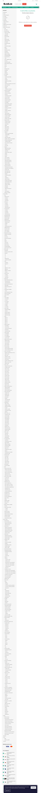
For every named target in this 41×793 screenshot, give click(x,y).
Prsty (6, 641)
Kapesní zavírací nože (8, 468)
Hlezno (6, 635)
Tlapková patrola (7, 40)
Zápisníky (6, 253)
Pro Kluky (4, 19)
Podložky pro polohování (8, 574)
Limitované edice (7, 207)
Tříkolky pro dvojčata (8, 89)
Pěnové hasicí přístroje (8, 726)
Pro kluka (6, 304)
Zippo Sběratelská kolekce (9, 280)
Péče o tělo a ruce (7, 413)
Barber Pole (6, 448)
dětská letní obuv (7, 524)
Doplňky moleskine (7, 515)
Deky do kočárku (7, 85)
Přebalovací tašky (7, 141)
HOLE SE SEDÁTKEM (8, 593)
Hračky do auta (7, 117)
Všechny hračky (6, 31)
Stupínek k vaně (7, 665)
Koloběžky (6, 70)
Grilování (6, 503)
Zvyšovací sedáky (7, 614)
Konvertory (6, 237)
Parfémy (6, 398)
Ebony (6, 288)
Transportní (7, 628)
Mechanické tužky (7, 215)
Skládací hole (7, 594)
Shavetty (6, 310)
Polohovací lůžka (7, 648)
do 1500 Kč (6, 199)
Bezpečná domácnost (8, 161)
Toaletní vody (7, 392)
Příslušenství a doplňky (8, 289)
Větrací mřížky (7, 734)
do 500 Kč (6, 198)
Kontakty (19, 0)
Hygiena (6, 146)
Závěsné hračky (7, 91)
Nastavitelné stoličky (8, 605)
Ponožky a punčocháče (8, 180)
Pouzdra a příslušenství (8, 491)
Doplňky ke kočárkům (8, 81)
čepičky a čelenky (7, 184)
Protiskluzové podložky (8, 664)
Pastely (6, 224)
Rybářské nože (7, 480)
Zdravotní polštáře (7, 577)
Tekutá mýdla (7, 419)
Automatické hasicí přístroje (9, 719)
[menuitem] (4, 7)
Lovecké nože (7, 477)
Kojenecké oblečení (8, 165)
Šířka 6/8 (6, 321)
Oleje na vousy (7, 353)
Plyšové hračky (7, 36)
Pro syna (6, 300)
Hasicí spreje (7, 725)
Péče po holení (7, 345)
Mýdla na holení (7, 340)
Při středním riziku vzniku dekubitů (10, 571)
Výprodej (4, 735)
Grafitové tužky (7, 218)
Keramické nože (7, 495)
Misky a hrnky (7, 403)
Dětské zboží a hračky (6, 27)
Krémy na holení (7, 341)
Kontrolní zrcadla (7, 453)
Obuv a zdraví (5, 519)
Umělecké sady (7, 222)
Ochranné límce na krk (8, 441)
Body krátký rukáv (7, 172)
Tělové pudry (7, 422)
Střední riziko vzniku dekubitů (9, 563)
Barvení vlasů (7, 383)
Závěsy (6, 612)
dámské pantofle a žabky (8, 530)
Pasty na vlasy (7, 368)
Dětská (6, 600)
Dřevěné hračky (7, 68)
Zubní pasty (6, 433)
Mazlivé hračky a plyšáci (8, 103)
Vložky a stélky (7, 547)
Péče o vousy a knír (7, 351)
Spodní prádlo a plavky (8, 181)
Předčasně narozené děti (8, 167)
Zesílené (6, 629)
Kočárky (6, 75)
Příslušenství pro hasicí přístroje (9, 731)
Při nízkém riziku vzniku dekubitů (10, 570)
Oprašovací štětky (7, 445)
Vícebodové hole (7, 596)
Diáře (5, 261)
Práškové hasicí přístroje (8, 721)
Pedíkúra (6, 543)
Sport (4, 737)
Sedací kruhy (7, 555)
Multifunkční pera (7, 216)
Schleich (6, 48)
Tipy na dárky (7, 297)
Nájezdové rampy (7, 703)
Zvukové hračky (7, 97)
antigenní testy (7, 578)
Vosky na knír (7, 359)
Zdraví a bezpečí (7, 159)
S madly (6, 675)
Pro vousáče (7, 301)
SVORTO (6, 540)
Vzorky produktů (7, 465)
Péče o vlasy (6, 364)
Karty (5, 58)
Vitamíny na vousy (7, 356)
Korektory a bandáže (8, 542)
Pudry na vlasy (7, 376)
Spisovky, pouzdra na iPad (8, 251)
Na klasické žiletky (7, 309)
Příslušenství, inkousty (7, 232)
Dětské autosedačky (8, 114)
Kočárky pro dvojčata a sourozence (10, 83)
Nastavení (8, 790)
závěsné (6, 682)
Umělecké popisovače (8, 226)
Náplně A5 (6, 269)
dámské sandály (7, 532)
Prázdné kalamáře (7, 246)
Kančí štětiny (7, 325)
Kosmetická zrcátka (8, 410)
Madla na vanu (7, 663)
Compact (6, 271)
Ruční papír (6, 250)
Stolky (6, 656)
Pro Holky (4, 16)
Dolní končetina (7, 633)
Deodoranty (6, 397)
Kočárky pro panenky (8, 107)
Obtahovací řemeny (8, 406)
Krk (5, 645)
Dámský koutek (7, 454)
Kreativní (6, 109)
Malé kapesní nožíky (8, 475)
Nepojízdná (6, 601)
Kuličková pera (7, 196)
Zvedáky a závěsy (7, 610)
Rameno (6, 643)
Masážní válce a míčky (8, 690)
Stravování (6, 699)
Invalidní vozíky (7, 622)
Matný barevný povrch (8, 286)
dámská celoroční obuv (8, 527)
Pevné (6, 684)
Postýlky (6, 136)
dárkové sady (7, 462)
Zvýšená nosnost (7, 566)
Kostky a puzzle (7, 101)
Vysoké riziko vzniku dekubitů (9, 565)
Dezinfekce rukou (7, 414)
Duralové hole (7, 591)
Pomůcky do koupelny (8, 660)
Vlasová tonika (7, 378)
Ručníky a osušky (7, 409)
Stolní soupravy (7, 230)
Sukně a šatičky (7, 179)
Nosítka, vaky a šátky (8, 118)
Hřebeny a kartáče (7, 382)
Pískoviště (6, 33)
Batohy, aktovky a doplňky (8, 504)
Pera (5, 195)
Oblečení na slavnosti (8, 188)
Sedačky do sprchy (8, 683)
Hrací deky (6, 145)
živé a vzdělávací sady (8, 59)
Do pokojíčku (6, 130)
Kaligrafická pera (7, 227)
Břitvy (5, 316)
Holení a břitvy (7, 497)
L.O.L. (5, 67)
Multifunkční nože (7, 481)
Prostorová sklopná (8, 670)
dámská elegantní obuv (8, 528)
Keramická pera (7, 208)
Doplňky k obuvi (7, 539)
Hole (5, 589)
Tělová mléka (7, 421)
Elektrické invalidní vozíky (8, 616)
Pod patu (6, 554)
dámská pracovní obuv (8, 531)
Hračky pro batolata (8, 93)
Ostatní (6, 71)
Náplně (6, 241)
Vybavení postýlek (7, 137)
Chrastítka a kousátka (8, 95)
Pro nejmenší (5, 17)
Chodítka (6, 598)
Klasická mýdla (7, 417)
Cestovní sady (7, 337)
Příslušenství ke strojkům (8, 452)
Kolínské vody (7, 394)
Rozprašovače (7, 401)
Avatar (6, 44)
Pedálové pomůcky (8, 606)
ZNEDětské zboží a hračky (7, 24)
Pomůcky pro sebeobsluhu (9, 692)
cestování (6, 111)
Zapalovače (6, 278)
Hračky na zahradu (7, 32)
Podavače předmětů (8, 698)
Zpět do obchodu (28, 25)
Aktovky (6, 505)
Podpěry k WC (7, 668)
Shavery (6, 450)
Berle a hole (6, 579)
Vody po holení (7, 347)
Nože (5, 466)
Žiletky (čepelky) (7, 387)
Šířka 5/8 (6, 320)
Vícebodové (7, 587)
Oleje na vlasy (7, 379)
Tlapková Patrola (5, 21)
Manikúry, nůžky (7, 500)
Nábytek (6, 132)
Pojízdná (6, 602)
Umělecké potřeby (7, 220)
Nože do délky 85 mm (8, 483)
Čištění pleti (6, 425)
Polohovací (6, 625)
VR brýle (4, 741)
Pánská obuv (6, 534)
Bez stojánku (7, 335)
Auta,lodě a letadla (7, 62)
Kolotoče (6, 94)
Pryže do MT (6, 243)
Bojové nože (7, 479)
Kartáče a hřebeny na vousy (9, 360)
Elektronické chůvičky (8, 160)
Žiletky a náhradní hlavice (8, 386)
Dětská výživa (7, 128)
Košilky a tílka (7, 169)
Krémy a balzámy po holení (9, 348)
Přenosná (6, 674)
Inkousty (6, 235)
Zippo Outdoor (7, 294)
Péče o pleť (6, 460)
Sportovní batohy (7, 512)
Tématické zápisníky (8, 259)
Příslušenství (6, 402)
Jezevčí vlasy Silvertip (8, 328)
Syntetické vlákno (7, 331)
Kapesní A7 (6, 263)
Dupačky (6, 173)
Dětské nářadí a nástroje (8, 63)
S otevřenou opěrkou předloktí (9, 585)
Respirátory (6, 704)
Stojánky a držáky (7, 405)
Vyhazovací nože (7, 473)
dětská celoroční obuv (8, 523)
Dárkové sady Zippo (8, 293)
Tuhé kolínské (7, 395)
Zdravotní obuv (6, 520)
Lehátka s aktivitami (8, 110)
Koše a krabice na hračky (8, 142)
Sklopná (6, 686)
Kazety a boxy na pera (8, 247)
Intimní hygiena (7, 418)
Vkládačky (6, 72)
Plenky (6, 156)
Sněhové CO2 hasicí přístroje (9, 722)
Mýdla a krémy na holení (8, 339)
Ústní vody (6, 434)
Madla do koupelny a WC (8, 667)
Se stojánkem (7, 333)
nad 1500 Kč (6, 200)
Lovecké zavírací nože (8, 470)
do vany (6, 679)
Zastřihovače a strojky (8, 449)
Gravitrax (6, 60)
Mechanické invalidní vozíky (9, 621)
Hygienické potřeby (8, 148)
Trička (6, 176)
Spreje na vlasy (7, 375)
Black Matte (6, 285)
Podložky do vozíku (8, 569)
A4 (5, 257)
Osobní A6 (6, 262)
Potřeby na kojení (7, 122)
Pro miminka (6, 74)
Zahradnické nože (7, 489)
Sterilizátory (7, 124)
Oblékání (6, 695)
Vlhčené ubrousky (7, 427)
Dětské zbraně (7, 39)
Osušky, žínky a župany (8, 152)
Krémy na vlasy (7, 370)
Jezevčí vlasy (7, 327)
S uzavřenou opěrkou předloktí (9, 586)
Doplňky (6, 661)
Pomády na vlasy (7, 367)
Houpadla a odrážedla (8, 105)
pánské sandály (7, 538)
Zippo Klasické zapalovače (9, 284)
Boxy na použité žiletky (8, 390)
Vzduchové (6, 567)
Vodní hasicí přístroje (8, 723)
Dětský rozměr (7, 561)
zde (24, 788)
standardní (6, 671)
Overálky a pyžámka (8, 175)
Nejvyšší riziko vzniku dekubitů (9, 562)
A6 (5, 255)
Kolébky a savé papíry (8, 234)
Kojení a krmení (7, 120)
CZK (32, 0)
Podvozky (6, 86)
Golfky (6, 82)
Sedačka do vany (7, 678)
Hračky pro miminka (7, 90)
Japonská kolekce (7, 282)
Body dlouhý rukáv (7, 171)
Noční (6, 657)
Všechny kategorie (6, 15)
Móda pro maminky (7, 192)
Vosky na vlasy (7, 372)
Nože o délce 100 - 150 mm (9, 485)
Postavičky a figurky (8, 46)
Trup (5, 647)
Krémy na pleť (7, 423)
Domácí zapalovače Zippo (8, 292)
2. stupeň (6, 509)
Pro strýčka (6, 306)
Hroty (5, 239)
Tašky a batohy (7, 113)
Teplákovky (6, 177)
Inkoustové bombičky (8, 238)
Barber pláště (7, 442)
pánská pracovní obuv (8, 535)
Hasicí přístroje (7, 718)
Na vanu (6, 680)
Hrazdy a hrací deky (8, 99)
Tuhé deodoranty (7, 399)
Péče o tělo (6, 457)
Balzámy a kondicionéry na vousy (10, 352)
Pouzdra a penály (7, 516)
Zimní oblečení (7, 191)
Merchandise (6, 464)
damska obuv (7, 526)
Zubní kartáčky (7, 436)
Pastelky (6, 223)
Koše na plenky (7, 157)
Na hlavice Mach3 (7, 312)
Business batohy (7, 511)
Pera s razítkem (7, 231)
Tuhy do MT (6, 242)
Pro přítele (6, 302)
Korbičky (6, 79)
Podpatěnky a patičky (8, 544)
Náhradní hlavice (7, 388)
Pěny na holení (7, 344)
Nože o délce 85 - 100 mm (8, 484)
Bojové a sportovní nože (8, 472)
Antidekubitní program (8, 550)
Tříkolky (6, 87)
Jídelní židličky (7, 134)
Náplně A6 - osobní (7, 267)
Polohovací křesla (7, 608)
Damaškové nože (7, 493)
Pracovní (6, 659)
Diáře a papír (6, 249)
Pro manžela (7, 298)
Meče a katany (7, 501)
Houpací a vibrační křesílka (9, 133)
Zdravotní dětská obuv (8, 522)
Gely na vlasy (7, 371)
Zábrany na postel (7, 164)
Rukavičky (6, 185)
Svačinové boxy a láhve (8, 518)
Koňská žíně (6, 329)
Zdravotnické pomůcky (7, 548)
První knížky (6, 102)
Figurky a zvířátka (7, 54)
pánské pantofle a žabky (8, 536)
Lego (5, 28)
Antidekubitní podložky (8, 551)
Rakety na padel (7, 739)
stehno (6, 637)
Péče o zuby (6, 432)
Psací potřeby (5, 193)
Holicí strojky (6, 308)
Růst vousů (6, 355)
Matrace (6, 557)
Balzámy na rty (7, 426)
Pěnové (6, 558)
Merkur (6, 66)
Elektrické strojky (7, 314)
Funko (5, 37)
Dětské (6, 582)
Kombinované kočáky (8, 76)
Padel (5, 738)
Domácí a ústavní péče (8, 604)
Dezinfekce (6, 440)
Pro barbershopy (7, 438)
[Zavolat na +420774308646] (4, 0)
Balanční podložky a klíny (8, 688)
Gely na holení (7, 343)
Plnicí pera (6, 202)
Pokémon (4, 23)
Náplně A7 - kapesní (8, 270)
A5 (5, 254)
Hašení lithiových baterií (8, 727)
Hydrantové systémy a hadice (9, 733)
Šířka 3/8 (6, 317)
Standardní (6, 626)
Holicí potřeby (7, 461)
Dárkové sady (7, 273)
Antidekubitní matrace (8, 649)
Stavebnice (5, 20)
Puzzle (4, 13)
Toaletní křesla (7, 706)
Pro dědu (6, 305)
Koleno (6, 636)
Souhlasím (33, 787)
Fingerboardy (7, 52)
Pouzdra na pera (7, 228)
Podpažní (6, 583)
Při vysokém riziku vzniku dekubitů (10, 573)
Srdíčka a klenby (7, 546)
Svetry (6, 189)
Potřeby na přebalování (8, 140)
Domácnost (5, 25)
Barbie (6, 47)
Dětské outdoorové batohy (9, 513)
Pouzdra (6, 407)
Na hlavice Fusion (7, 313)
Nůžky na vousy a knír (8, 362)
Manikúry (6, 411)
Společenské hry (7, 56)
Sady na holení (7, 332)
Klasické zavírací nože (8, 469)
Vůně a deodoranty (7, 391)
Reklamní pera (7, 219)
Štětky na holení (7, 324)
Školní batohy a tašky (8, 507)
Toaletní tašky (7, 437)
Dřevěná (6, 710)
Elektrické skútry (7, 617)
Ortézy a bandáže (7, 632)
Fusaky (6, 78)
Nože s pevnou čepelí (8, 476)
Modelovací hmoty (7, 50)
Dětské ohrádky (7, 163)
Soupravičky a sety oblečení (9, 168)
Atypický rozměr (7, 559)
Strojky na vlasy (7, 380)
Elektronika (5, 12)
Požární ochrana (6, 717)
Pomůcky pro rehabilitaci (8, 687)
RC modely (6, 29)
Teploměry (6, 150)
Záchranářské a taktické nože (9, 487)
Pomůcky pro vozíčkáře (8, 700)
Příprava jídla (7, 126)
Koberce (6, 144)
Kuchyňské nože (7, 492)
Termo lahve (7, 129)
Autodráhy (6, 51)
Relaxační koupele (7, 429)
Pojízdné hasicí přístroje (8, 729)
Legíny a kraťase (7, 183)
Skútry (6, 618)
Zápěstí (6, 640)
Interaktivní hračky (7, 43)
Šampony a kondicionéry (8, 366)
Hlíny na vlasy (7, 374)
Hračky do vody (7, 98)
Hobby (4, 715)
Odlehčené (6, 624)
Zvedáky (6, 613)
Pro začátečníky (7, 336)
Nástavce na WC (7, 672)
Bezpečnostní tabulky (8, 730)
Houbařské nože (7, 488)
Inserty (6, 290)
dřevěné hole (7, 590)
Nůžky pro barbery (7, 444)
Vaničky (6, 153)
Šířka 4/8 (6, 319)
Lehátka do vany (7, 149)
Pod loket (6, 552)
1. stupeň (6, 508)
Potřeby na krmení (7, 121)
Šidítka (6, 125)
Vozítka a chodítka (7, 115)
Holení (5, 296)
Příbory (6, 499)
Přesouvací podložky (8, 575)
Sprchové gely (7, 415)
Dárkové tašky (7, 245)
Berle (5, 581)
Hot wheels (6, 42)
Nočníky (6, 154)
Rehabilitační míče (7, 691)
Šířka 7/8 (6, 323)
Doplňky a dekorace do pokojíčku (10, 138)
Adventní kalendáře (7, 55)
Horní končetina (7, 639)
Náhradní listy (7, 258)
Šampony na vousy (7, 358)
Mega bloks (6, 35)
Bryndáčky (6, 187)
